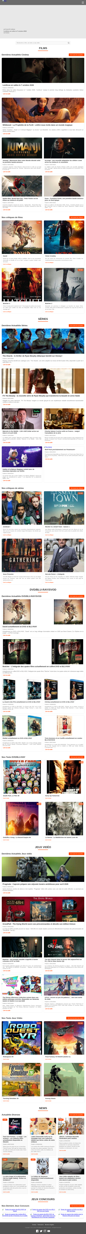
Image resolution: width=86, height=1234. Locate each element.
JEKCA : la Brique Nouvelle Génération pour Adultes (69, 1137)
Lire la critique (7, 264)
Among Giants (50, 1098)
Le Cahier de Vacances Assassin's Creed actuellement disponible (42, 1178)
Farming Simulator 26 (10, 1098)
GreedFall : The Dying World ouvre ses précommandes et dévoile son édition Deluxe (39, 924)
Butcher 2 (48, 303)
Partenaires (41, 1224)
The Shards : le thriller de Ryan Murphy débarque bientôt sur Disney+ (32, 356)
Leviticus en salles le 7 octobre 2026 (18, 85)
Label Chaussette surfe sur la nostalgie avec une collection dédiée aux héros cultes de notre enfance (43, 1139)
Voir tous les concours (77, 1206)
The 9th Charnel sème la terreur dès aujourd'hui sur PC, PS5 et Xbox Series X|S (63, 960)
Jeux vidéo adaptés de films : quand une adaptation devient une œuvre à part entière (70, 1178)
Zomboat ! (6, 527)
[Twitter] (41, 1231)
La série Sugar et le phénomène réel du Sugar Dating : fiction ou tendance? (14, 1178)
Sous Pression (8, 574)
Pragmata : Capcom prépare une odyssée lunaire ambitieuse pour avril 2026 (35, 884)
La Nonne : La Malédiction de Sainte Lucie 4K (61, 837)
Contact (34, 1224)
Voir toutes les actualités (76, 54)
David (5, 256)
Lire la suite (6, 94)
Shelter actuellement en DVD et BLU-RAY (17, 738)
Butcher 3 (6, 303)
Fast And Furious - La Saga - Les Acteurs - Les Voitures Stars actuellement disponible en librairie (14, 1139)
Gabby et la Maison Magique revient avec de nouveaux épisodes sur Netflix (18, 470)
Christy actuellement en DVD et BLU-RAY (59, 702)
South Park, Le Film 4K (11, 796)
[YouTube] (48, 1231)
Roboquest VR (8, 1057)
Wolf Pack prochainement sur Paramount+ (60, 449)
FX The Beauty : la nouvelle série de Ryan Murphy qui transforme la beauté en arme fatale (41, 396)
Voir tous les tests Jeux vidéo (75, 1018)
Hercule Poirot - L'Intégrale (54, 574)
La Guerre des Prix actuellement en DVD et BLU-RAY (21, 702)
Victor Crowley (50, 256)
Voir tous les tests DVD (77, 757)
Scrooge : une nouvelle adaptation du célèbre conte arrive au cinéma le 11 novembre (63, 161)
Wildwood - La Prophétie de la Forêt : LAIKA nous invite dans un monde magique (37, 125)
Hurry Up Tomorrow (52, 796)
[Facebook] (37, 1231)
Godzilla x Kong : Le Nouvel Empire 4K (17, 837)
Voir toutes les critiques (77, 217)
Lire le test (6, 798)
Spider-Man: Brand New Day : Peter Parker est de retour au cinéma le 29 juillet (20, 199)
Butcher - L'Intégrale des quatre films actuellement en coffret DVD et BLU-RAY (36, 666)
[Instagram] (45, 1231)
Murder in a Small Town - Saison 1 (57, 527)
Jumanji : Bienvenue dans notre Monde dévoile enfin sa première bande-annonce (21, 161)
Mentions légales (49, 1224)
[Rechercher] (68, 42)
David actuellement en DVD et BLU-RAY (20, 627)
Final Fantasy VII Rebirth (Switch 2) (57, 1057)
